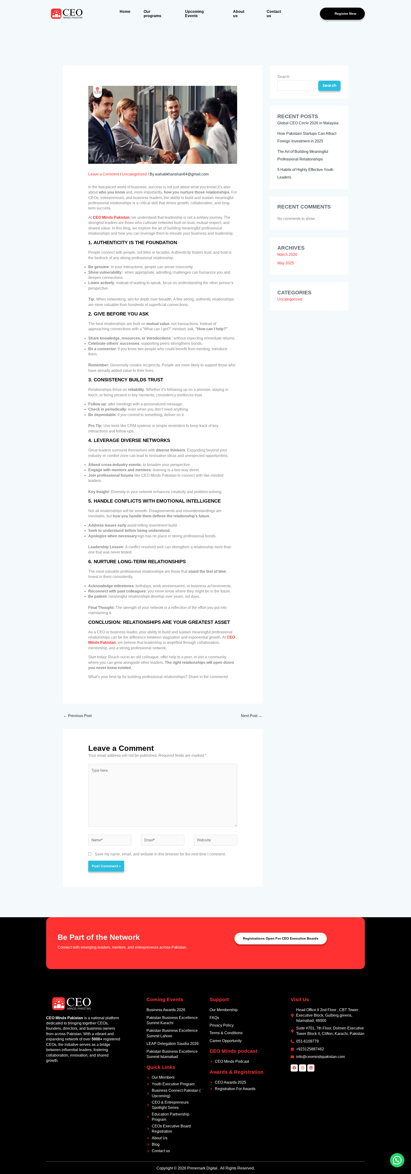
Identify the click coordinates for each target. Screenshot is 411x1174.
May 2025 (285, 263)
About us (238, 14)
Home (125, 12)
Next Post (251, 716)
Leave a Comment (103, 174)
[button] (397, 1160)
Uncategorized (134, 174)
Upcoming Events (194, 14)
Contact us (274, 14)
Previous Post (77, 716)
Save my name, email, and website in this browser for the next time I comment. (160, 854)
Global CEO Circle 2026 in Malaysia (307, 123)
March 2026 (287, 254)
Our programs (152, 14)
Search (283, 77)
